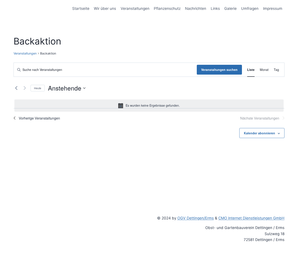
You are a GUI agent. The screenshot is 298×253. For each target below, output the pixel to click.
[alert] (149, 105)
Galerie (230, 8)
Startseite (80, 8)
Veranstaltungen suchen (219, 69)
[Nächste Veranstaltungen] (24, 88)
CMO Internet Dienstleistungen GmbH (251, 218)
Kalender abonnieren (259, 133)
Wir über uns (105, 8)
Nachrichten (195, 8)
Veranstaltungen (135, 8)
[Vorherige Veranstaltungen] (16, 88)
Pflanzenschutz (167, 8)
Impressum (272, 8)
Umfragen (250, 8)
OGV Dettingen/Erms (195, 218)
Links (215, 8)
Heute (37, 88)
